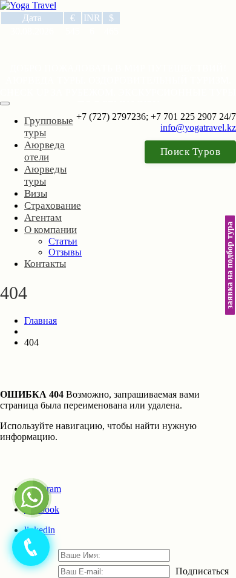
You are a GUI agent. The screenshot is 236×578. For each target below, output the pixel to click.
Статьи (62, 241)
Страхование (52, 205)
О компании (50, 229)
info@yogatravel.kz (198, 127)
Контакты (45, 263)
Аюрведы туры (45, 175)
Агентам (43, 217)
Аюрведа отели (44, 151)
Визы (35, 193)
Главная (40, 320)
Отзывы (65, 252)
